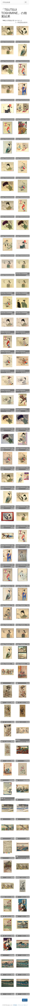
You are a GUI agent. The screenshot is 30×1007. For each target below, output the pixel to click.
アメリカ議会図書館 (24, 780)
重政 (2, 702)
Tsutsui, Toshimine (5, 586)
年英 (2, 683)
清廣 (17, 897)
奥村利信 (18, 722)
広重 (17, 800)
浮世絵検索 (6, 2)
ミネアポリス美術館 (9, 800)
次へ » (24, 1000)
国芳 (17, 761)
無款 (17, 780)
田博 (2, 877)
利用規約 (15, 1005)
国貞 (17, 916)
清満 (2, 761)
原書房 (27, 275)
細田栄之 (18, 740)
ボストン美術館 (10, 411)
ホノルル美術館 (10, 333)
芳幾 (17, 683)
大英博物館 (26, 761)
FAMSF (12, 819)
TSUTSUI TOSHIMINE (21, 273)
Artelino (12, 42)
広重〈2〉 (3, 798)
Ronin (27, 683)
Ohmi (13, 586)
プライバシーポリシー (23, 1005)
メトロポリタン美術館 (23, 742)
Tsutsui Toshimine (5, 42)
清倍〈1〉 (18, 702)
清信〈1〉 (3, 741)
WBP (13, 664)
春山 (2, 858)
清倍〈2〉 (3, 722)
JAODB (12, 430)
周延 (2, 838)
